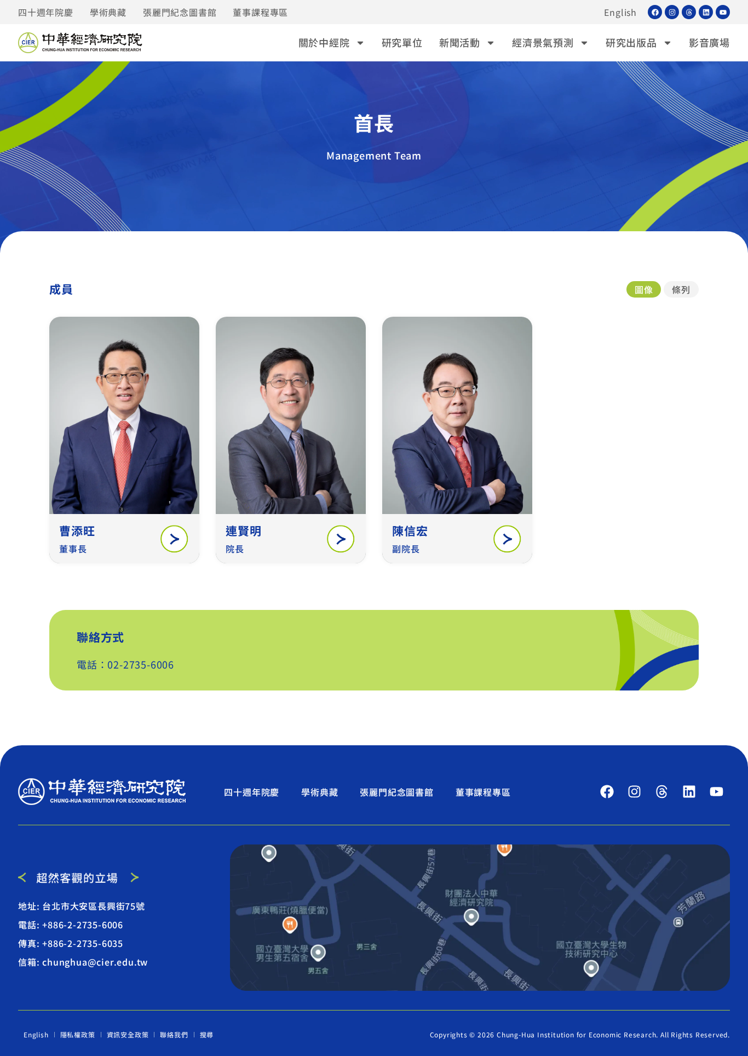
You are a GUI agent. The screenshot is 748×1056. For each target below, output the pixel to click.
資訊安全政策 (128, 1034)
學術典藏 (108, 12)
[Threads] (689, 12)
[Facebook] (655, 12)
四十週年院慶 (45, 12)
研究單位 (402, 42)
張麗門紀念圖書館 (179, 12)
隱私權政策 (77, 1034)
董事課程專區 (260, 12)
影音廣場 (709, 42)
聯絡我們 (174, 1034)
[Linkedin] (706, 12)
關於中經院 (324, 42)
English (620, 12)
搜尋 (207, 1034)
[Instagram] (672, 12)
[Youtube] (723, 12)
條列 (681, 289)
